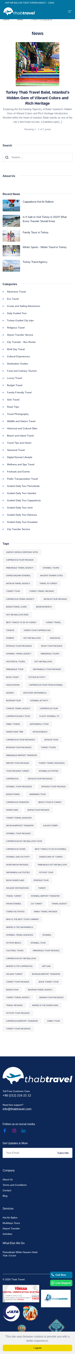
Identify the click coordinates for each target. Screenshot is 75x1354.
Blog (5, 1195)
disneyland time (14, 732)
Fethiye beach (13, 943)
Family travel (13, 724)
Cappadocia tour (49, 708)
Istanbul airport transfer (45, 896)
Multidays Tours (11, 1223)
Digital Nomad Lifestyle (19, 457)
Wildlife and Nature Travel (21, 421)
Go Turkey (36, 904)
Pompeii (10, 638)
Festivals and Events (18, 471)
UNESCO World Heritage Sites (22, 552)
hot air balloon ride (17, 615)
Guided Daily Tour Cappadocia (24, 500)
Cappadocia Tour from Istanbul (46, 685)
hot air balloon (32, 638)
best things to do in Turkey (21, 622)
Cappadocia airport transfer (22, 1021)
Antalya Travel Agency (18, 583)
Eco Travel (13, 298)
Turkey (42, 888)
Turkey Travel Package (41, 591)
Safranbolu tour (39, 724)
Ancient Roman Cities (51, 575)
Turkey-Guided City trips (20, 320)
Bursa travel (13, 794)
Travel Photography (18, 414)
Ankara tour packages (51, 997)
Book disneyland (15, 880)
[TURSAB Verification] (21, 1293)
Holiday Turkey (14, 974)
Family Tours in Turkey (35, 232)
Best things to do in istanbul (50, 849)
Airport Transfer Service (20, 334)
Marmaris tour (37, 794)
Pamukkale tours (50, 654)
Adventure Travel (16, 291)
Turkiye (10, 630)
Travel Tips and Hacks (19, 442)
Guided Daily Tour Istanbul (21, 493)
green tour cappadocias (37, 630)
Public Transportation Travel (22, 478)
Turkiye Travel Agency (18, 708)
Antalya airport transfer (20, 825)
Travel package (14, 1005)
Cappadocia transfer (17, 802)
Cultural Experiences (18, 356)
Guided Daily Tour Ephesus (22, 514)
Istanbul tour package (18, 833)
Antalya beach (40, 732)
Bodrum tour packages (18, 747)
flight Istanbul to (49, 716)
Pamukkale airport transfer (21, 755)
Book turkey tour (49, 982)
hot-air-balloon (43, 661)
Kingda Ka (55, 638)
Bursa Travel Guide (16, 607)
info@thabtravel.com (17, 1109)
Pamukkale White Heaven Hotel (20, 1252)
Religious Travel (16, 327)
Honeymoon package (17, 865)
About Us (8, 1179)
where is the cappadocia (19, 966)
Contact (7, 1190)
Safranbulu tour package (47, 669)
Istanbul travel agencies (19, 935)
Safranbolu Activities (18, 872)
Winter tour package (17, 763)
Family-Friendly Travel (19, 392)
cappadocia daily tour (18, 716)
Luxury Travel (14, 378)
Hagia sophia (13, 685)
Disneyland (12, 810)
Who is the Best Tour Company (22, 919)
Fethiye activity (36, 677)
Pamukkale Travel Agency (19, 568)
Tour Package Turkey (17, 771)
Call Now (60, 1274)
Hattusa (46, 966)
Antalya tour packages (40, 779)
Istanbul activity (39, 700)
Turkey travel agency (18, 997)
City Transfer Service (18, 529)
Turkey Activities (15, 912)
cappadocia (12, 779)
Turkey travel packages (52, 763)
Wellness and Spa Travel (20, 464)
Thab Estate (9, 1255)
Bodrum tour (13, 700)
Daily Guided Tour (17, 313)
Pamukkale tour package (46, 950)
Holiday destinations (17, 888)
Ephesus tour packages (19, 646)
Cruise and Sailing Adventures (23, 306)
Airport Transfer (11, 1228)
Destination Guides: (18, 363)
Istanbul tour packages (19, 787)
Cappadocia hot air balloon (21, 958)
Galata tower (50, 825)
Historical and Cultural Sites (22, 428)
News (20, 19)
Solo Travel (13, 399)
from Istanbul (13, 904)
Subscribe (63, 1152)
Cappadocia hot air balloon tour (24, 841)
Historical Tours (15, 661)
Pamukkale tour (14, 669)
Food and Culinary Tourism (22, 370)
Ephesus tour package (53, 787)
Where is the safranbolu (19, 927)
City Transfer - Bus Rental (21, 342)
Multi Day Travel (16, 349)
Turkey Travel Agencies (19, 818)
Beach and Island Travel (20, 435)
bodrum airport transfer (46, 974)
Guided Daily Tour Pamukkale (23, 486)
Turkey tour (13, 591)
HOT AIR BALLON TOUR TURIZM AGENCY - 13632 (29, 3)
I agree (38, 1347)
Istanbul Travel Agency (18, 654)
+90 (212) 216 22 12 (17, 1095)
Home (6, 19)
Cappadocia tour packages (20, 740)
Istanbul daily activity (18, 857)
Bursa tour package (38, 810)
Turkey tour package (17, 982)
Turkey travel (53, 622)
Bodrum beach (44, 607)
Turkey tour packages (18, 1029)
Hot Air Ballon (10, 1217)
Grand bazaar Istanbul (18, 575)
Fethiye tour (46, 872)
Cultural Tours (14, 950)
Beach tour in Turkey (50, 802)
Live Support (63, 1282)
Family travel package (45, 912)
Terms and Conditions (15, 1185)
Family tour (53, 1021)
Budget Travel (14, 385)
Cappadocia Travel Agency (20, 599)
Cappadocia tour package (20, 560)
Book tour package (51, 646)
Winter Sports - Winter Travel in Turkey (45, 247)
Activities (7, 1234)
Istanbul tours (51, 568)
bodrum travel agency (40, 990)
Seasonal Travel (16, 450)
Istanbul (46, 935)
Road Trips (13, 406)
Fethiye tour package (18, 1013)
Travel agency (59, 904)
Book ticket (12, 677)
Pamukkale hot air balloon (52, 865)
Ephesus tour (41, 880)
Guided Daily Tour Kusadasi (22, 522)
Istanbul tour (38, 943)
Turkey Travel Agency (35, 261)
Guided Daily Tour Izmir (20, 507)
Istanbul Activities (48, 771)
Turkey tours (48, 747)
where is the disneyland (45, 1005)
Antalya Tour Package (55, 599)
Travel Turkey (13, 896)
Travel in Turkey (48, 583)
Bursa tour (12, 990)
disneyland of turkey (51, 857)
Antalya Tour (51, 740)
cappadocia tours (15, 849)
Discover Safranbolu (35, 693)
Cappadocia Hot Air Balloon (38, 201)
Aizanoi (10, 693)
